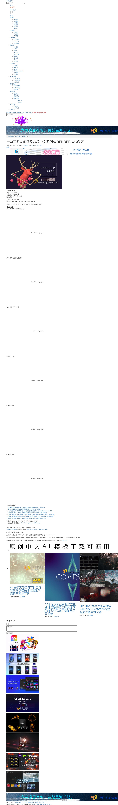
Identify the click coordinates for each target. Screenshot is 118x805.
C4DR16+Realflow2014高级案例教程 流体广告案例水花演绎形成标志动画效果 (30, 516)
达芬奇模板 (17, 87)
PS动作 (20, 102)
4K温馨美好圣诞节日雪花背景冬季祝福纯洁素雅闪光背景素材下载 (25, 590)
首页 (11, 5)
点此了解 (64, 540)
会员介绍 (41, 802)
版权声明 (30, 802)
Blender (16, 56)
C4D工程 (16, 41)
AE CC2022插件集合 (25, 112)
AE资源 (12, 17)
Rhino (15, 60)
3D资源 (12, 45)
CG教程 (16, 73)
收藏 (7, 147)
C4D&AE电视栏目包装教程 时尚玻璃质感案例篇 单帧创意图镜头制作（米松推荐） (31, 514)
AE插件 (16, 23)
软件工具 (12, 104)
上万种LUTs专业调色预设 (39, 112)
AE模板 (16, 21)
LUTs (15, 93)
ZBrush (16, 58)
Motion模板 (17, 86)
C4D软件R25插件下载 (12, 112)
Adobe (16, 67)
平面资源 (16, 99)
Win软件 (16, 106)
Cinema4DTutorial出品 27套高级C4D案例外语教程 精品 (24, 509)
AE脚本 (16, 25)
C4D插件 (16, 43)
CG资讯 (16, 65)
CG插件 (16, 75)
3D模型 (16, 47)
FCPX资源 (13, 76)
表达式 (16, 28)
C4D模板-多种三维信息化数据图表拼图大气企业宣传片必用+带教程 (27, 513)
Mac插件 (16, 82)
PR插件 (16, 32)
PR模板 (16, 36)
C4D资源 (12, 38)
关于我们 (24, 802)
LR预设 (20, 100)
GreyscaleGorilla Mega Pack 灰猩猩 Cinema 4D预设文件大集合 (26, 507)
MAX (15, 49)
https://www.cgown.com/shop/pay (30, 523)
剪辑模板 (12, 84)
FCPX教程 (17, 80)
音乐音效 (16, 97)
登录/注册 (13, 10)
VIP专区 (12, 110)
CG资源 (12, 63)
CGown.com (18, 802)
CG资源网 (9, 1)
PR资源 (12, 30)
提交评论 (9, 633)
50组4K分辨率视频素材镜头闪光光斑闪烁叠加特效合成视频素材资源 (95, 609)
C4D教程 (16, 39)
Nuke (15, 69)
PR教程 (16, 34)
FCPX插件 (17, 78)
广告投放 (35, 802)
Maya (15, 51)
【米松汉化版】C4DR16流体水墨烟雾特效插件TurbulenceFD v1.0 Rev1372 (30, 511)
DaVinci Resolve (18, 71)
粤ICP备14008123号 (45, 804)
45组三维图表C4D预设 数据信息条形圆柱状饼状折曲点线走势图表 (27, 518)
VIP (38, 145)
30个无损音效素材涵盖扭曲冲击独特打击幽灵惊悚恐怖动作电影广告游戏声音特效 (60, 608)
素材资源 (12, 91)
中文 (41, 145)
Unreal (16, 62)
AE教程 (16, 19)
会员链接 (11, 529)
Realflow (16, 54)
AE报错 (16, 27)
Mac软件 (16, 108)
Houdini (16, 52)
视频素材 (16, 95)
